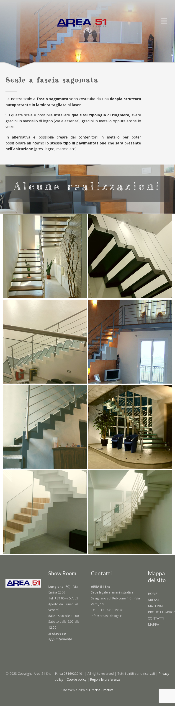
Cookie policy (76, 679)
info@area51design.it (106, 616)
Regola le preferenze (105, 679)
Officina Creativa (101, 690)
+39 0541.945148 (111, 610)
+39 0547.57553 (66, 598)
